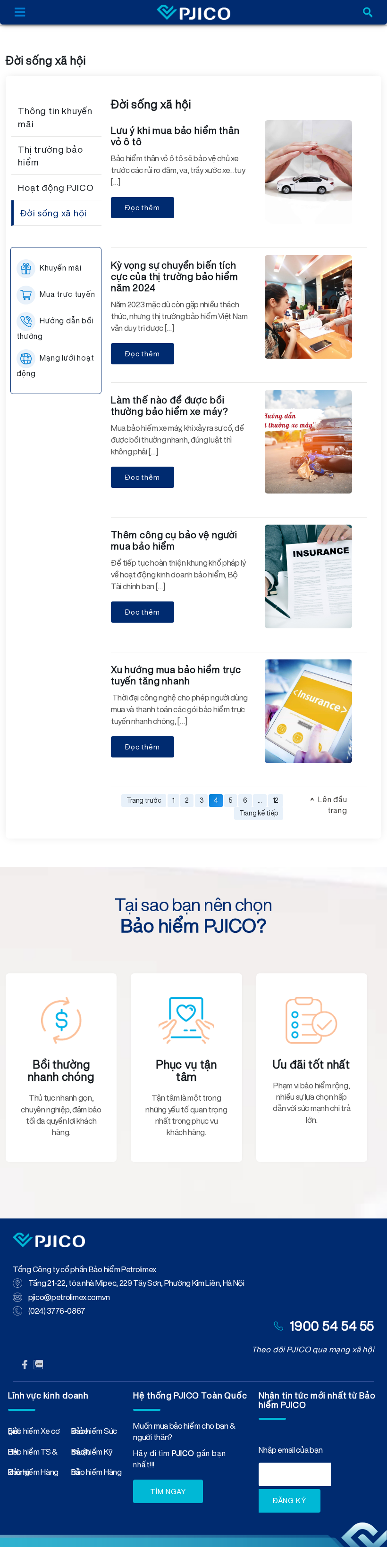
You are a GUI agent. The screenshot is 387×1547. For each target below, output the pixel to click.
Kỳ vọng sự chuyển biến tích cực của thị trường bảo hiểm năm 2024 (174, 276)
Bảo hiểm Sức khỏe (94, 1433)
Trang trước (143, 800)
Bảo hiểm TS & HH (33, 1454)
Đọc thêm (142, 207)
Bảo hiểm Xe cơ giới (34, 1433)
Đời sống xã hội (53, 212)
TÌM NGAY (168, 1491)
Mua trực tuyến (67, 294)
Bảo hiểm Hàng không (33, 1474)
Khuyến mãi (61, 268)
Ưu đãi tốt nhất (311, 1064)
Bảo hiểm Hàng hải (96, 1474)
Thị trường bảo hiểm (50, 155)
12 (275, 800)
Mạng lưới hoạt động (55, 365)
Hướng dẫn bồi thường (55, 328)
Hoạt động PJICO (56, 187)
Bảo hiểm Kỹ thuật (91, 1454)
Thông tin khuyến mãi (55, 117)
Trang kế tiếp (258, 813)
